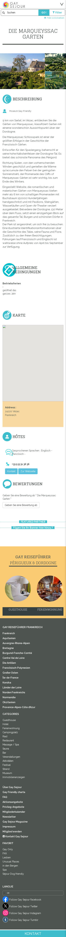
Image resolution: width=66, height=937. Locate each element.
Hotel (5, 724)
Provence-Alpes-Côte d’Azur (19, 707)
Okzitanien (9, 702)
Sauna (6, 748)
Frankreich (9, 633)
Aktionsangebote (13, 802)
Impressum (9, 826)
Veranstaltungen (11, 756)
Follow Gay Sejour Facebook (25, 899)
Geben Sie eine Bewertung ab (21, 505)
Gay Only (8, 849)
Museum (7, 773)
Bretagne (8, 648)
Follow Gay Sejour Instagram (25, 913)
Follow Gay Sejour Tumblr (23, 920)
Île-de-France (10, 677)
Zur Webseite (27, 471)
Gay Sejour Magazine (15, 821)
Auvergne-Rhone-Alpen (16, 643)
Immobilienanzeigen (14, 777)
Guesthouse (9, 720)
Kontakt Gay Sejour (16, 836)
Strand (6, 769)
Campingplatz (10, 732)
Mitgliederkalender (14, 811)
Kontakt (11, 471)
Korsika (7, 682)
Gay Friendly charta (14, 792)
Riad (5, 736)
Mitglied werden (12, 831)
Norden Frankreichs (14, 692)
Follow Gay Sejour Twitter (23, 906)
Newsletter (9, 816)
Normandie (9, 697)
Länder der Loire (12, 687)
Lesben (7, 857)
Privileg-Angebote (13, 807)
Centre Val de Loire (14, 658)
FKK (5, 853)
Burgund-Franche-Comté (17, 653)
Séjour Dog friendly (13, 873)
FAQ (5, 797)
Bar (4, 752)
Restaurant (8, 740)
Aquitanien (9, 638)
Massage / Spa (11, 744)
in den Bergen (10, 865)
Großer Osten (10, 672)
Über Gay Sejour (12, 787)
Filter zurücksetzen (55, 18)
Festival (7, 765)
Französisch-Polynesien (16, 667)
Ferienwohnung (11, 728)
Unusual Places (11, 861)
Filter (58, 12)
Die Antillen (9, 663)
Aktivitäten (8, 761)
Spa (5, 869)
